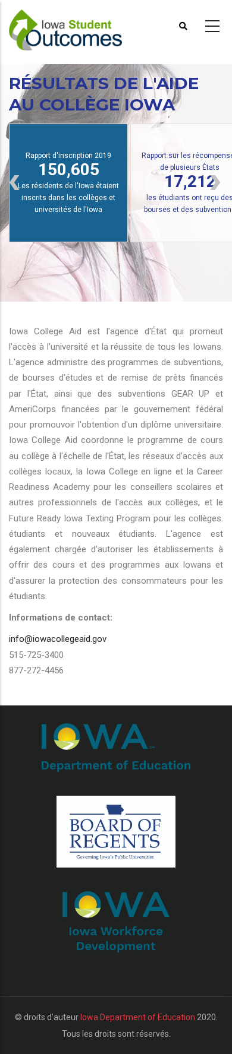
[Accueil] (73, 24)
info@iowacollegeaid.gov (57, 639)
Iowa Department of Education (137, 1017)
